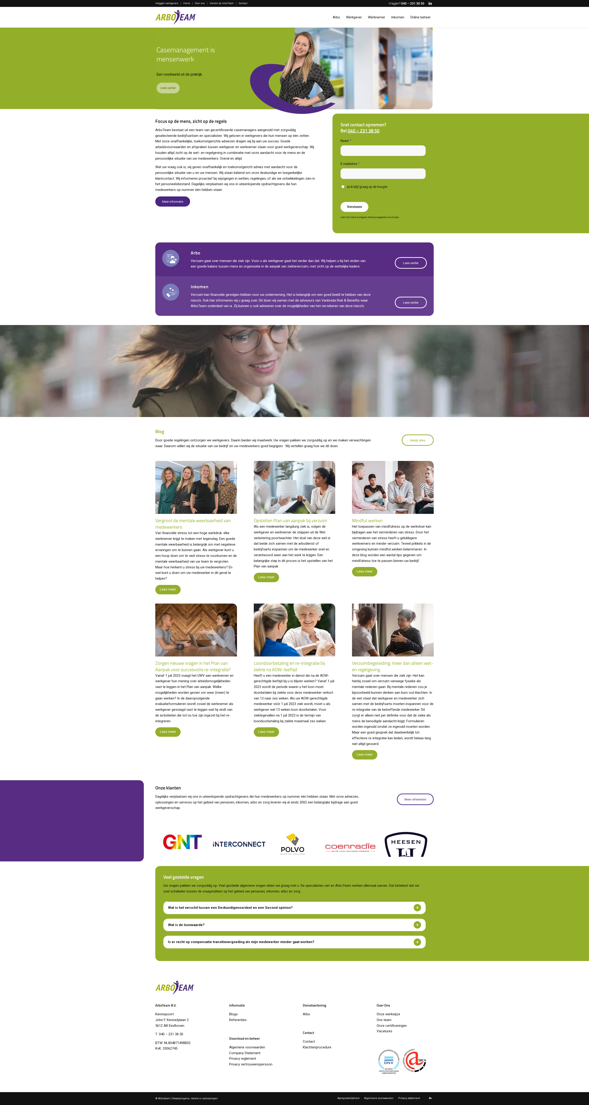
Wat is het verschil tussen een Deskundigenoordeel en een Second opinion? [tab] (230, 908)
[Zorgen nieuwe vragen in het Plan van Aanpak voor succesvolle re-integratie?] (196, 630)
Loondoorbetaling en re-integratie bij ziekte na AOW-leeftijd (289, 666)
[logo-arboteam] (175, 17)
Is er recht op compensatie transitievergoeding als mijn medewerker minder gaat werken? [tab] (241, 942)
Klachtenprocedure (317, 1047)
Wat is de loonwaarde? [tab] (186, 925)
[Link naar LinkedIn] (430, 3)
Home (186, 3)
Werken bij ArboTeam (222, 3)
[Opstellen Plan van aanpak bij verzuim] (294, 487)
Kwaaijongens (180, 1098)
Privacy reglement (242, 1058)
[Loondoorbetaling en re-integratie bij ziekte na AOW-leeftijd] (294, 630)
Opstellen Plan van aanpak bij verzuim (290, 520)
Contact (243, 3)
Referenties (238, 1020)
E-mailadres (350, 164)
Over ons (200, 3)
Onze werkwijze (388, 1014)
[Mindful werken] (393, 487)
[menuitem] (168, 3)
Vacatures (384, 1031)
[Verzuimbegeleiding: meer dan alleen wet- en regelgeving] (393, 630)
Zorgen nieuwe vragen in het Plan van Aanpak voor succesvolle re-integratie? (193, 666)
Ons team (384, 1020)
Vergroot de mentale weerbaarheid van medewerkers (193, 523)
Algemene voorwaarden (247, 1047)
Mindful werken (367, 520)
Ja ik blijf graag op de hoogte (366, 187)
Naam (346, 141)
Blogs (233, 1014)
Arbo (306, 1014)
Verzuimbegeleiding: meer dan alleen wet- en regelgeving (392, 666)
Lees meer (168, 589)
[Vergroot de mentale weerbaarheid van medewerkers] (196, 487)
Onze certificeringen (392, 1026)
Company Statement (244, 1053)
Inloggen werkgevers (166, 3)
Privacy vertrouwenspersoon (250, 1064)
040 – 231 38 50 (412, 3)
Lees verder (168, 90)
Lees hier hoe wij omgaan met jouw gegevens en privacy (370, 217)
